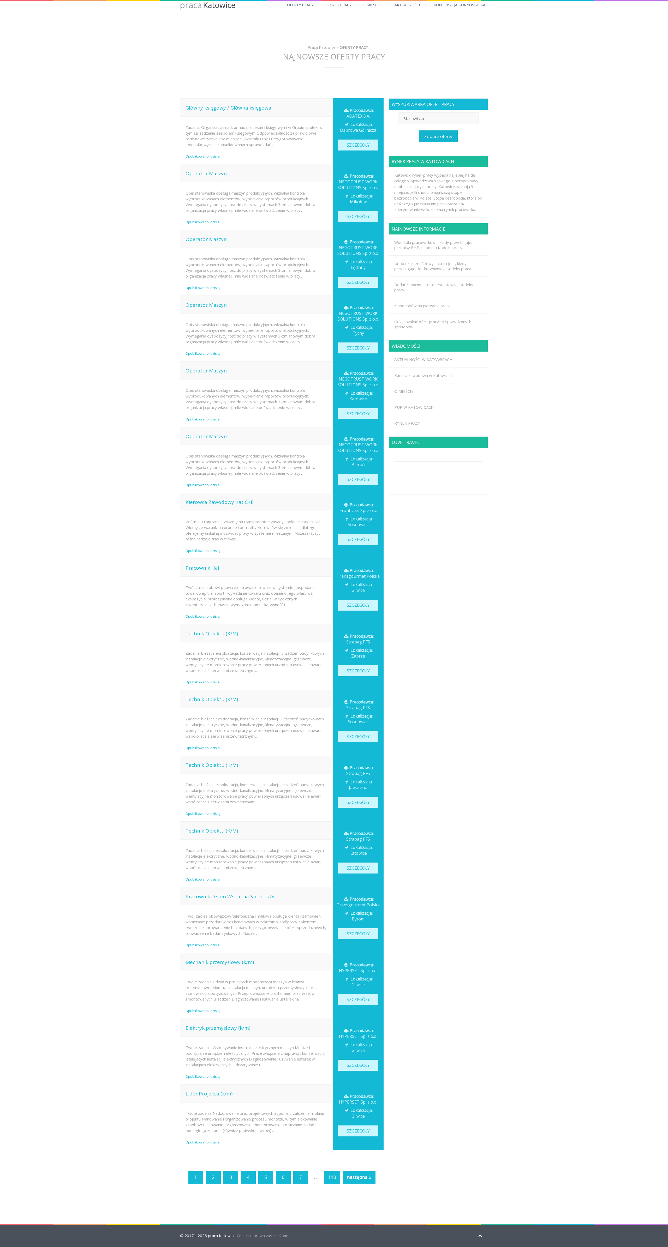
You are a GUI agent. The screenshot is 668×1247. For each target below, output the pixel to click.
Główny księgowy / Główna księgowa (228, 107)
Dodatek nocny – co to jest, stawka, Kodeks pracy (433, 287)
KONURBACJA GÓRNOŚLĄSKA (459, 4)
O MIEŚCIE (372, 4)
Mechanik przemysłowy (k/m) (220, 962)
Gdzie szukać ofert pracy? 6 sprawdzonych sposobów (432, 324)
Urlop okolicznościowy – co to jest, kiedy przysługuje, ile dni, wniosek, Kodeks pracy (432, 266)
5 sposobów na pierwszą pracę (422, 305)
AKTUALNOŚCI (407, 4)
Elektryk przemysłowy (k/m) (218, 1028)
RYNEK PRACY (339, 4)
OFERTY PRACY (300, 4)
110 (332, 1177)
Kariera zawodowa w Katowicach (424, 375)
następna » (359, 1177)
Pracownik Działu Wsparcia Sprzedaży (230, 896)
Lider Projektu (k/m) (209, 1093)
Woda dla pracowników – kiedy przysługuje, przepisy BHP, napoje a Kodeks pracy (433, 245)
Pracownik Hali (203, 567)
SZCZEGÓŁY (358, 145)
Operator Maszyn (206, 173)
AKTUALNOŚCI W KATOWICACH (423, 359)
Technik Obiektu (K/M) (212, 633)
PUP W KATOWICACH (414, 407)
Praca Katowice (322, 47)
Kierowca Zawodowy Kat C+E (220, 502)
